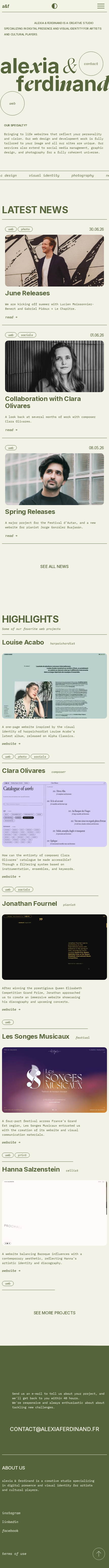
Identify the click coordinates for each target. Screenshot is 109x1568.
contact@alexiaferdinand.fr (54, 1429)
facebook (10, 1530)
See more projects (55, 1312)
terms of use (14, 1553)
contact (96, 60)
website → (11, 743)
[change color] (54, 6)
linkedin (10, 1521)
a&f (5, 6)
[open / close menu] (101, 6)
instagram (11, 1512)
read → (11, 317)
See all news (54, 566)
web (15, 110)
